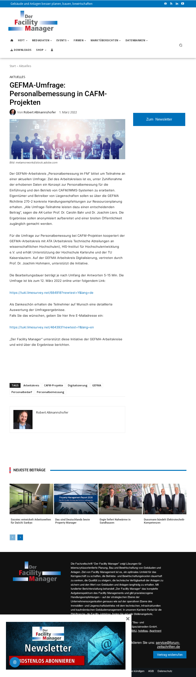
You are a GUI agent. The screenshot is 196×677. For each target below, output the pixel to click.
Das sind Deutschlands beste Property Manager (72, 521)
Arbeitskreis (31, 385)
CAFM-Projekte (53, 385)
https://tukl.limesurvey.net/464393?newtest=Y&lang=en (52, 327)
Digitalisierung (77, 385)
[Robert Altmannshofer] (13, 112)
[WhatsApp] (44, 370)
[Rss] (171, 4)
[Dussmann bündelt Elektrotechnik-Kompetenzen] (164, 499)
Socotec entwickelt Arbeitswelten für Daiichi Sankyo (31, 521)
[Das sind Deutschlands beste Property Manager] (76, 499)
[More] (100, 370)
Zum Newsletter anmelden (159, 121)
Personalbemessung (50, 392)
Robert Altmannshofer (40, 112)
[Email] (66, 370)
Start (13, 66)
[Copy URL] (88, 370)
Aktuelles (25, 66)
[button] (180, 45)
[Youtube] (182, 4)
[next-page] (20, 537)
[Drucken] (77, 370)
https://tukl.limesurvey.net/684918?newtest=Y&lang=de (51, 292)
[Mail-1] (165, 4)
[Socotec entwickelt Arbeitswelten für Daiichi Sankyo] (31, 499)
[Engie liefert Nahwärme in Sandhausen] (120, 499)
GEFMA (96, 385)
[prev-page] (13, 537)
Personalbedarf (21, 392)
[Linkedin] (177, 4)
